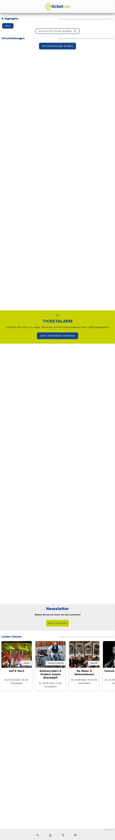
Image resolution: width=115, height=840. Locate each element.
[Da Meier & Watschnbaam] (84, 656)
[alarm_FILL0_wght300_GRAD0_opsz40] (57, 315)
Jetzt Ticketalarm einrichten (57, 335)
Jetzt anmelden (57, 623)
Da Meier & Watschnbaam (84, 672)
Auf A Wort (16, 671)
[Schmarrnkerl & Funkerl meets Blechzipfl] (50, 656)
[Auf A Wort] (16, 656)
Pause (7, 26)
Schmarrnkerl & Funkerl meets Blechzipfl (50, 674)
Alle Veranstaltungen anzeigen (57, 46)
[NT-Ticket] (57, 7)
